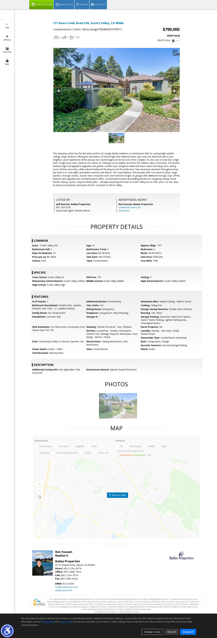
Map (7, 64)
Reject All (171, 631)
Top (7, 27)
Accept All (188, 631)
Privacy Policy (47, 621)
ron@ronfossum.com (129, 207)
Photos (7, 52)
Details (7, 40)
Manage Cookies (152, 631)
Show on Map (118, 495)
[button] (7, 631)
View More (124, 210)
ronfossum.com (63, 590)
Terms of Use (65, 621)
